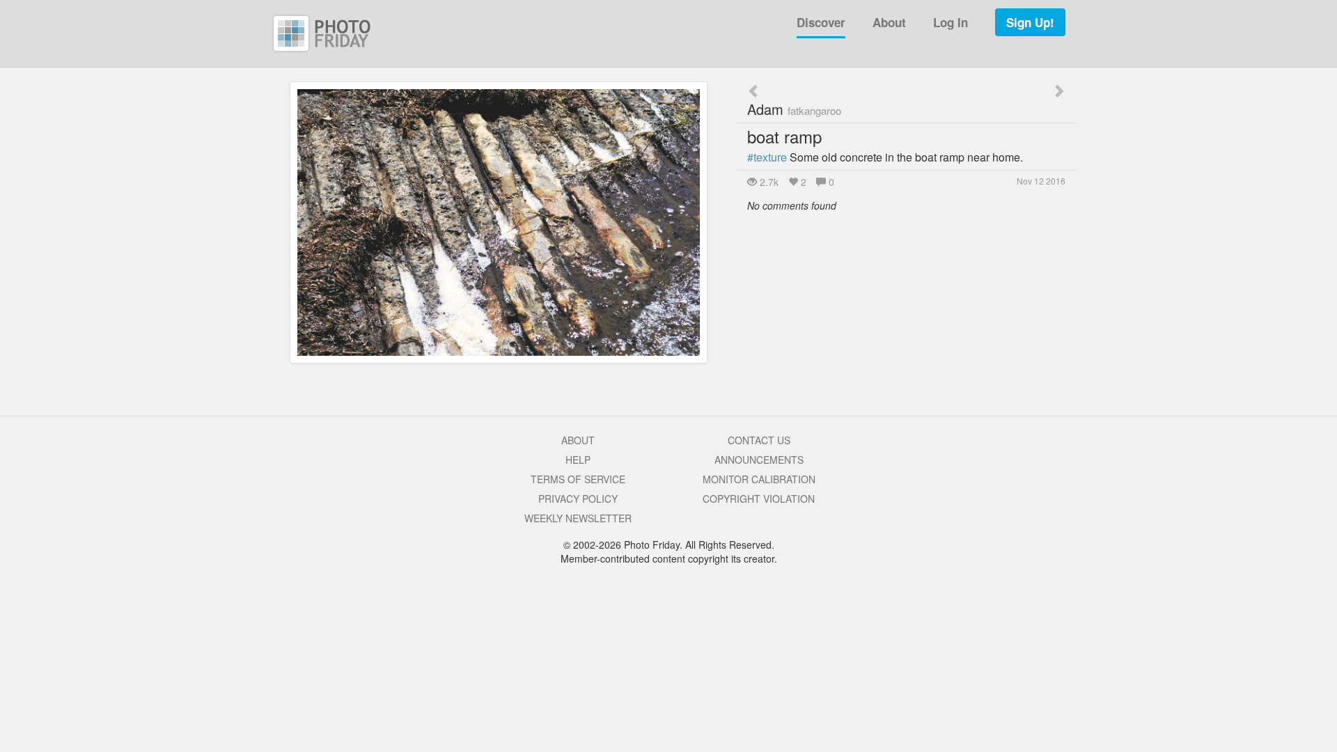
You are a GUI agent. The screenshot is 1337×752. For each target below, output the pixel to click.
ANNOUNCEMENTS (759, 460)
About (889, 22)
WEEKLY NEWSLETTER (578, 518)
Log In (950, 22)
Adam (794, 109)
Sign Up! (1030, 22)
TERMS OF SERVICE (578, 479)
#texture (767, 157)
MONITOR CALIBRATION (759, 479)
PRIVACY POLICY (578, 499)
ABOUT (578, 440)
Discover (821, 22)
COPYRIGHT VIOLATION (759, 499)
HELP (578, 460)
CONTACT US (759, 440)
